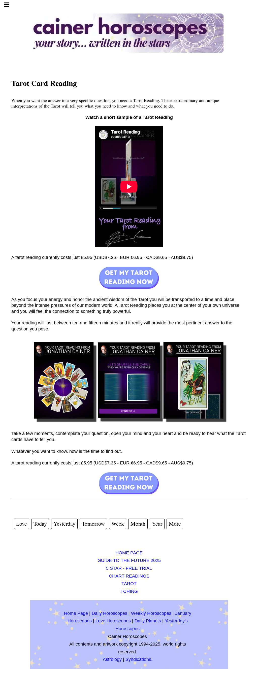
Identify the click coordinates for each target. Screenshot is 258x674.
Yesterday (64, 523)
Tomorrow (93, 523)
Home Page (76, 613)
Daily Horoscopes (109, 613)
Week (117, 523)
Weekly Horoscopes (151, 613)
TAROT (129, 583)
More (175, 523)
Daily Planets (148, 620)
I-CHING (129, 591)
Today (40, 523)
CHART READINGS (129, 576)
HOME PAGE (129, 552)
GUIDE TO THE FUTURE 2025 (129, 560)
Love (21, 523)
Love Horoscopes (113, 620)
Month (138, 523)
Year (157, 523)
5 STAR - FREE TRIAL (129, 568)
